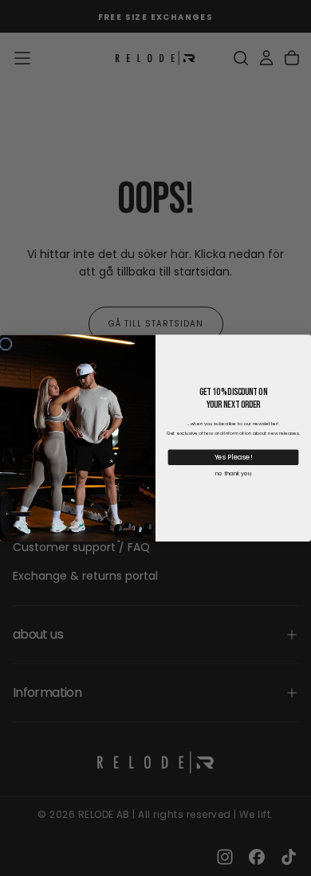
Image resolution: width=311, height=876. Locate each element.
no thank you (233, 473)
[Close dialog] (5, 344)
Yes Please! (234, 457)
